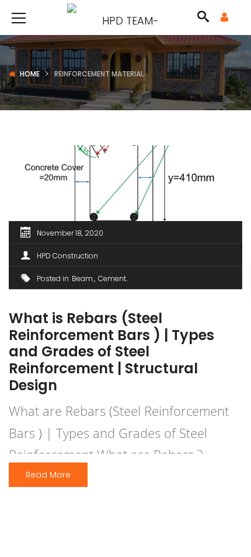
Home (30, 74)
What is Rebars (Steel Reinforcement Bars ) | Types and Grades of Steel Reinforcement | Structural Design (111, 352)
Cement (112, 278)
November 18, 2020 (70, 233)
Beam (82, 278)
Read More (48, 475)
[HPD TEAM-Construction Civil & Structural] (125, 17)
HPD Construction (67, 256)
